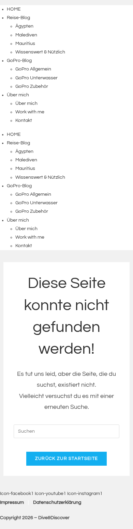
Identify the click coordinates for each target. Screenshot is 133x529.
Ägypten (24, 26)
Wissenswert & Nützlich (40, 52)
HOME (14, 9)
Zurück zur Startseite (66, 458)
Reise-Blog (18, 17)
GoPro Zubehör (31, 86)
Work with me (29, 112)
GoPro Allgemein (33, 69)
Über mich (18, 95)
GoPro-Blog (19, 60)
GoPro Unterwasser (36, 78)
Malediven (26, 35)
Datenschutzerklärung (57, 502)
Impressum (12, 502)
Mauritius (25, 43)
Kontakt (23, 120)
